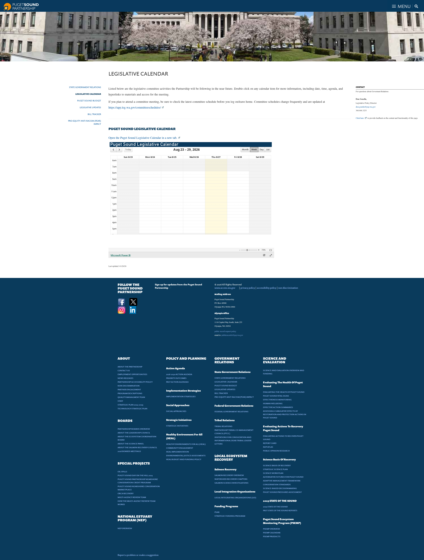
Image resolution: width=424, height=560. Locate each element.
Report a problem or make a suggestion (138, 555)
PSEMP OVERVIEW (271, 528)
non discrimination (288, 287)
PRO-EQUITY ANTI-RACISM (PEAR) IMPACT (84, 122)
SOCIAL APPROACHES (176, 411)
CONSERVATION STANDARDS (277, 484)
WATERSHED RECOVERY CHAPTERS (230, 479)
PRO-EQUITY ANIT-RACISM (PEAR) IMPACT (234, 397)
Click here (360, 118)
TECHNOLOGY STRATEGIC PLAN (132, 408)
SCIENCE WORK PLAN (273, 473)
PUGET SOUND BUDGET (89, 100)
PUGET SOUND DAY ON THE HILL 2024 (135, 475)
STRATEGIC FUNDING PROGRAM (229, 516)
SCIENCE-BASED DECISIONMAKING (280, 488)
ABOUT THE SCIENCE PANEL (131, 443)
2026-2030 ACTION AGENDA (179, 374)
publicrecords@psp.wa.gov (232, 335)
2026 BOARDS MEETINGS (129, 451)
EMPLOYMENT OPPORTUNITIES (132, 374)
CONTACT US (124, 370)
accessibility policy (266, 287)
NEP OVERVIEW (125, 528)
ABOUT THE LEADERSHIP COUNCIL (134, 432)
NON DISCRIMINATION (129, 385)
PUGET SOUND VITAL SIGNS (276, 395)
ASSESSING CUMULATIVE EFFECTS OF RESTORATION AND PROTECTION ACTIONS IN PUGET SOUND (284, 414)
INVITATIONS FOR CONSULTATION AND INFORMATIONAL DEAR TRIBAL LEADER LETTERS (232, 440)
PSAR (216, 512)
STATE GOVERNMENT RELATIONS (85, 87)
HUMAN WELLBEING (273, 403)
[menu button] (405, 5)
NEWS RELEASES (125, 378)
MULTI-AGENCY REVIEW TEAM (132, 497)
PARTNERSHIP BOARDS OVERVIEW (134, 428)
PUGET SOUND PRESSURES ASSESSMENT (282, 492)
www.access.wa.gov (224, 287)
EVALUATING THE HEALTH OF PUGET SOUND (283, 392)
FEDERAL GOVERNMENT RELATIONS (231, 411)
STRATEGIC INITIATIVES (177, 425)
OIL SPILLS (122, 471)
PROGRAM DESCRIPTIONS (130, 393)
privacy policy (247, 287)
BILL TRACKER (94, 114)
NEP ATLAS (268, 447)
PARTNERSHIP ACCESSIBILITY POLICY (135, 382)
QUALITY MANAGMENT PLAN (131, 397)
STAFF (120, 401)
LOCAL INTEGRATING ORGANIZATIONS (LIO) (235, 497)
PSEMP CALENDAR (271, 532)
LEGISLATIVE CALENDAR (88, 93)
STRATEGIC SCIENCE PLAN (275, 469)
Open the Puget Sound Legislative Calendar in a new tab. (142, 138)
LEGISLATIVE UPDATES (90, 107)
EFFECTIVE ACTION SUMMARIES (278, 407)
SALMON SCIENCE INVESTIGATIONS (231, 482)
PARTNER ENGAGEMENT (129, 389)
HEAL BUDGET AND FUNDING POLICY (183, 459)
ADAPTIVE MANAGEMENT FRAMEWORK (281, 480)
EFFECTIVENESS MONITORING (277, 399)
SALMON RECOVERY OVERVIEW (229, 475)
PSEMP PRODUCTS (271, 536)
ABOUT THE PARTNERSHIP (130, 366)
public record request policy (225, 331)
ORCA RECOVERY (125, 493)
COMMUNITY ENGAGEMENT (179, 448)
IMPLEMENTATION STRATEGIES (181, 396)
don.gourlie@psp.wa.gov (366, 106)
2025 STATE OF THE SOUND (275, 506)
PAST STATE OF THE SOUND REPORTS (280, 510)
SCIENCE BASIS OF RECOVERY (277, 465)
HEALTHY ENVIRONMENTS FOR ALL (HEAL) (186, 444)
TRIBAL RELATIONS (223, 426)
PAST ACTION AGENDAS (177, 382)
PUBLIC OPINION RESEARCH (276, 450)
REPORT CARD (269, 443)
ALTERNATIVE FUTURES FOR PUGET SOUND (283, 476)
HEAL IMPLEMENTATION (177, 451)
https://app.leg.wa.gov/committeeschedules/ (134, 107)
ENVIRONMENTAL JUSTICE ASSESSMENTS (186, 455)
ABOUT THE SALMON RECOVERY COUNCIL (137, 447)
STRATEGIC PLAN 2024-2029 (130, 404)
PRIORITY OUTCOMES (176, 378)
